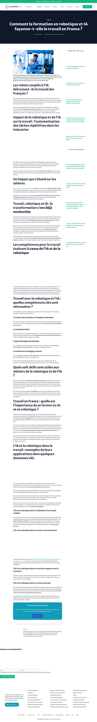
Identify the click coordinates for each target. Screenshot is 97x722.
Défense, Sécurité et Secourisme (58, 704)
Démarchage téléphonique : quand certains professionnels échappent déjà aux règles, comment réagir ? (75, 119)
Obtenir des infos (37, 615)
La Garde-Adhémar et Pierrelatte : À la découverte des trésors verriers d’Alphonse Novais (75, 225)
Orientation (69, 6)
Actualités (39, 6)
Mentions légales (21, 714)
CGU (38, 714)
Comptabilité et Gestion (56, 702)
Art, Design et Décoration (34, 699)
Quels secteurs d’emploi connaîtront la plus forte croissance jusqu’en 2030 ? (76, 138)
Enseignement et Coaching (80, 697)
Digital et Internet (77, 692)
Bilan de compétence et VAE (57, 690)
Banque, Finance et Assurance (35, 704)
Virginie (25, 629)
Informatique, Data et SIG (58, 34)
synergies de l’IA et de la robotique (24, 188)
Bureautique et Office (55, 695)
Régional (78, 6)
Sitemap (67, 714)
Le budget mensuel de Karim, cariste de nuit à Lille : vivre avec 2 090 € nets (76, 244)
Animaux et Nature (32, 695)
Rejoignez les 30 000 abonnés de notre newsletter (48, 1)
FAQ (72, 714)
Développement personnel (80, 690)
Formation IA (29, 6)
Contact (77, 714)
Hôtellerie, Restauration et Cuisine (59, 707)
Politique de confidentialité (47, 714)
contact (87, 6)
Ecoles (62, 6)
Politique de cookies (59, 714)
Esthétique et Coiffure (78, 699)
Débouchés (47, 6)
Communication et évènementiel (58, 699)
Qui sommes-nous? (31, 714)
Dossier (51, 34)
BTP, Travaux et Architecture (57, 692)
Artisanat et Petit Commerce (35, 702)
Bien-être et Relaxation (34, 707)
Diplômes (55, 6)
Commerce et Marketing (56, 697)
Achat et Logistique (33, 690)
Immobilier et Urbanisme (79, 704)
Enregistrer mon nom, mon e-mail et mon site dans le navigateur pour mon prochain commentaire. (26, 672)
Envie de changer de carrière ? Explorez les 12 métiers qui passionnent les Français (74, 101)
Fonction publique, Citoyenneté (81, 702)
